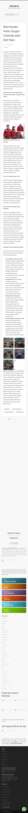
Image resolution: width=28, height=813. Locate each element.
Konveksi (19, 164)
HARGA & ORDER (5, 792)
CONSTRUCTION (5, 631)
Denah (6, 610)
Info (10, 580)
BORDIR (3, 629)
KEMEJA (3, 650)
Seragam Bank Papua (8, 412)
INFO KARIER (4, 800)
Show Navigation (23, 14)
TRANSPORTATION (6, 682)
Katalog (8, 604)
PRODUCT (4, 677)
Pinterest (11, 18)
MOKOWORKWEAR (6, 664)
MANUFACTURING (6, 656)
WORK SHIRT (4, 754)
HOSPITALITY (5, 640)
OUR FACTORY (5, 786)
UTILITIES (4, 685)
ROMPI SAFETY (5, 680)
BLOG (5, 45)
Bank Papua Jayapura (16, 409)
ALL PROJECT (5, 618)
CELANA (3, 762)
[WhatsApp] (24, 809)
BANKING (4, 623)
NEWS (3, 666)
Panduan (9, 592)
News (7, 598)
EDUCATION (4, 634)
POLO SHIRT (4, 672)
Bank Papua (6, 409)
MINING (3, 661)
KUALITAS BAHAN (5, 794)
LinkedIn (20, 18)
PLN (3, 669)
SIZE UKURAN (5, 797)
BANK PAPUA (4, 621)
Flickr (14, 18)
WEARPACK (4, 688)
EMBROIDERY (5, 765)
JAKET (3, 648)
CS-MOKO (14, 543)
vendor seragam (18, 82)
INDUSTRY (4, 642)
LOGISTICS (4, 653)
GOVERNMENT (5, 637)
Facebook (7, 18)
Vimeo (17, 18)
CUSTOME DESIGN (6, 789)
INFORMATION (10, 45)
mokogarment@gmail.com (10, 771)
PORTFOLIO (4, 674)
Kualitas (6, 586)
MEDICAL (4, 658)
